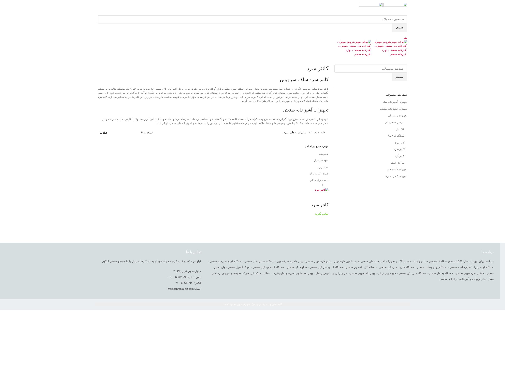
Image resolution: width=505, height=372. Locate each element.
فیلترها (103, 132)
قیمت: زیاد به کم (319, 180)
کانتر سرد (399, 149)
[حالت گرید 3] (126, 132)
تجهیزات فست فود (397, 169)
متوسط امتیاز (321, 160)
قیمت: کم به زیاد (319, 173)
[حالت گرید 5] (114, 132)
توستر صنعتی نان (394, 122)
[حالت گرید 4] (120, 132)
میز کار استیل (397, 162)
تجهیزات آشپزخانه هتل (395, 101)
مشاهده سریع (323, 197)
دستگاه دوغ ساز (395, 135)
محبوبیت (323, 153)
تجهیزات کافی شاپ (396, 176)
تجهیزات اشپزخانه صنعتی (393, 108)
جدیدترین (323, 167)
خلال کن (400, 128)
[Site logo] (395, 8)
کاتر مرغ (399, 142)
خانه (322, 132)
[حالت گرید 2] (132, 132)
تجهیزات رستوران (397, 115)
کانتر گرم (399, 156)
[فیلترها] (500, 315)
